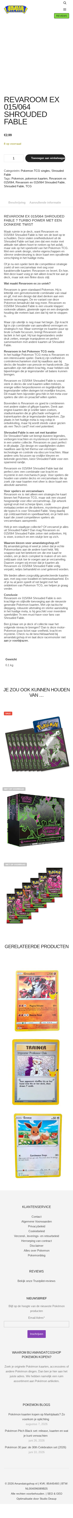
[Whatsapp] (39, 1473)
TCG (29, 186)
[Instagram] (33, 1473)
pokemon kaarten (36, 178)
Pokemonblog (36, 1255)
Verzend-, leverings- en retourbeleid (36, 1236)
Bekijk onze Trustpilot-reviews (36, 1281)
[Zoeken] (64, 3)
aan (6, 640)
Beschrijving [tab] (17, 202)
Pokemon (17, 178)
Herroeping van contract (36, 1240)
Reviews (61, 16)
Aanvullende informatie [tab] (45, 202)
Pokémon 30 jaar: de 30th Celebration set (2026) (35, 1447)
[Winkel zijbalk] (56, 3)
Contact (36, 1216)
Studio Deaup (48, 1498)
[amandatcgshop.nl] (16, 9)
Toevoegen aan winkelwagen (48, 158)
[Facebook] (27, 1473)
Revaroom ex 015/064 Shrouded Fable (40, 182)
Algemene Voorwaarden (36, 1221)
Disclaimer (36, 1245)
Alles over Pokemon (36, 1250)
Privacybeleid (36, 1226)
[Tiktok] (45, 1473)
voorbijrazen (20, 640)
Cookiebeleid (36, 1231)
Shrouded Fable (14, 186)
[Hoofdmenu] (64, 9)
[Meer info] (56, 9)
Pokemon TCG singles (35, 170)
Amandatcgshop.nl (25, 1483)
